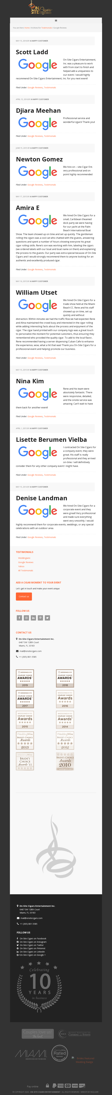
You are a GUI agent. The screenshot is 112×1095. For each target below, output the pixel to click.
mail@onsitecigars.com (31, 651)
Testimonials (50, 87)
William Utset (36, 292)
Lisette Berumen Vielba (51, 439)
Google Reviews (35, 87)
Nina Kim (30, 381)
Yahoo (21, 566)
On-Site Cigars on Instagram (33, 941)
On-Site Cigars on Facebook (33, 938)
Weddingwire (24, 558)
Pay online (32, 1086)
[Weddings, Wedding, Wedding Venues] (36, 776)
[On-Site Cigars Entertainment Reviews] (65, 706)
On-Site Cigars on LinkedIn (32, 951)
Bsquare (94, 1092)
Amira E (28, 207)
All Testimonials (25, 570)
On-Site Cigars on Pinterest (32, 948)
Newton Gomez (39, 159)
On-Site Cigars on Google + (33, 955)
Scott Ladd (32, 52)
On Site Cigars (56, 9)
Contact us (24, 596)
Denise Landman (41, 498)
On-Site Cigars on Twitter (32, 945)
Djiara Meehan (38, 110)
